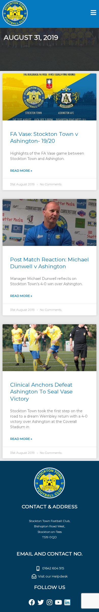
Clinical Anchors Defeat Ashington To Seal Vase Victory (41, 392)
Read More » (21, 170)
